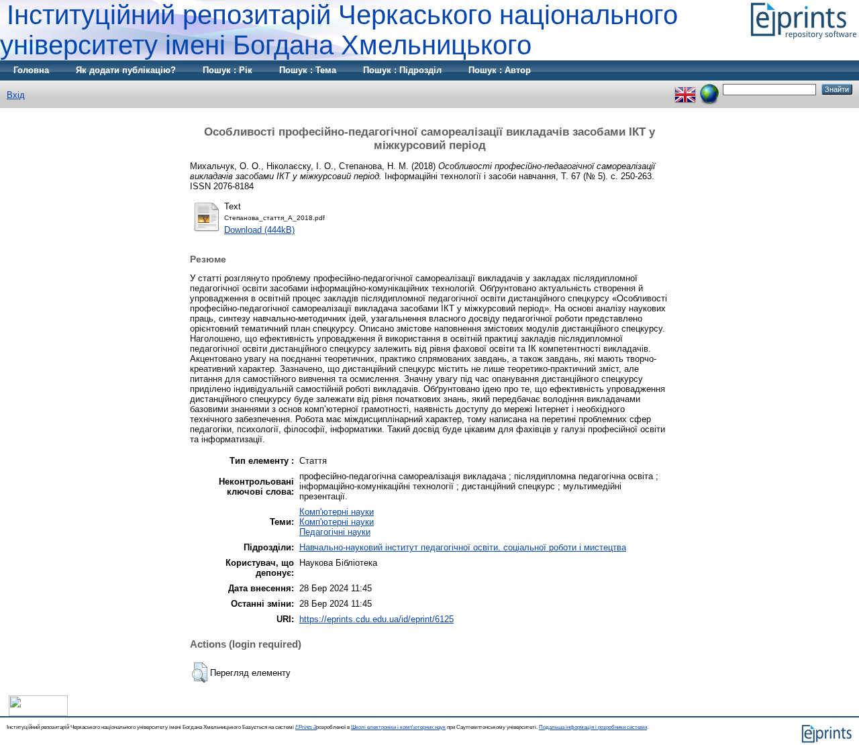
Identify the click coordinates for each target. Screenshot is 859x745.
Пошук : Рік (227, 70)
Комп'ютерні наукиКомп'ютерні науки (336, 517)
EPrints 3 (305, 727)
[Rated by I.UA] (38, 713)
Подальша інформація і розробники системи (593, 727)
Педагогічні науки (334, 532)
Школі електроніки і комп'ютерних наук (398, 727)
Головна (31, 70)
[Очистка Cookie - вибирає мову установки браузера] (709, 89)
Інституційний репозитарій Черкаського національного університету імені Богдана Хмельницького (339, 30)
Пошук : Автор (499, 70)
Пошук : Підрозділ (402, 70)
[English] (685, 89)
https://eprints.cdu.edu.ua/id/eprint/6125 (376, 619)
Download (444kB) (259, 230)
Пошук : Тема (307, 70)
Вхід (16, 95)
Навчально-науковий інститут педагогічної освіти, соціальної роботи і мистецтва (462, 547)
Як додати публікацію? (126, 70)
